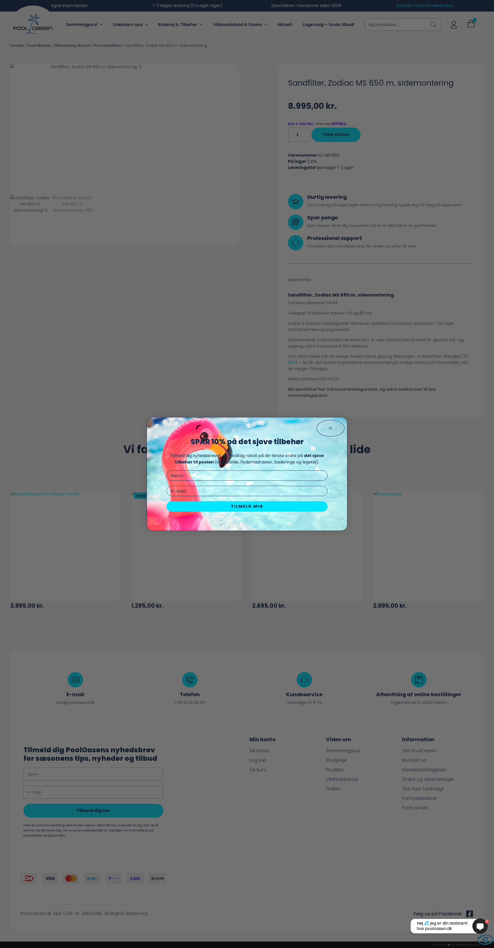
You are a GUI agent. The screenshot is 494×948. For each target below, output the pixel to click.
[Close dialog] (330, 428)
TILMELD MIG (247, 506)
